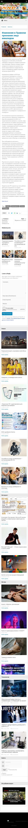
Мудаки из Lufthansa (20, 219)
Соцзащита (5, 208)
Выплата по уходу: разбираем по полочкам (7, 261)
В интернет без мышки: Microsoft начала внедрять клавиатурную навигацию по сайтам (13, 519)
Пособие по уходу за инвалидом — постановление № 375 (19, 243)
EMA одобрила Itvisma (8, 432)
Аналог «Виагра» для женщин (10, 604)
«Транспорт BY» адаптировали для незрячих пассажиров (11, 404)
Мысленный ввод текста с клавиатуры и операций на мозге (14, 700)
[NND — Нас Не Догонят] (14, 8)
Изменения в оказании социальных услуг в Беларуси (19, 262)
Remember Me (13, 769)
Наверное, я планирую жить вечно (11, 377)
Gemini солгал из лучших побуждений (12, 575)
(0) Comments (15, 702)
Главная (3, 27)
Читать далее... (5, 354)
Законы (10, 27)
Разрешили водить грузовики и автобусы (7, 242)
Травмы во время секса (8, 657)
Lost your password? (7, 774)
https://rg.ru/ (5, 201)
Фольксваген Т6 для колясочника (14, 800)
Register (4, 773)
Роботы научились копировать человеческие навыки (13, 751)
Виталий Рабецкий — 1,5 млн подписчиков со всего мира (14, 547)
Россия (22, 206)
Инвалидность (15, 206)
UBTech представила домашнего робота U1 (14, 725)
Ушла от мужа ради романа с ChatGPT (12, 631)
